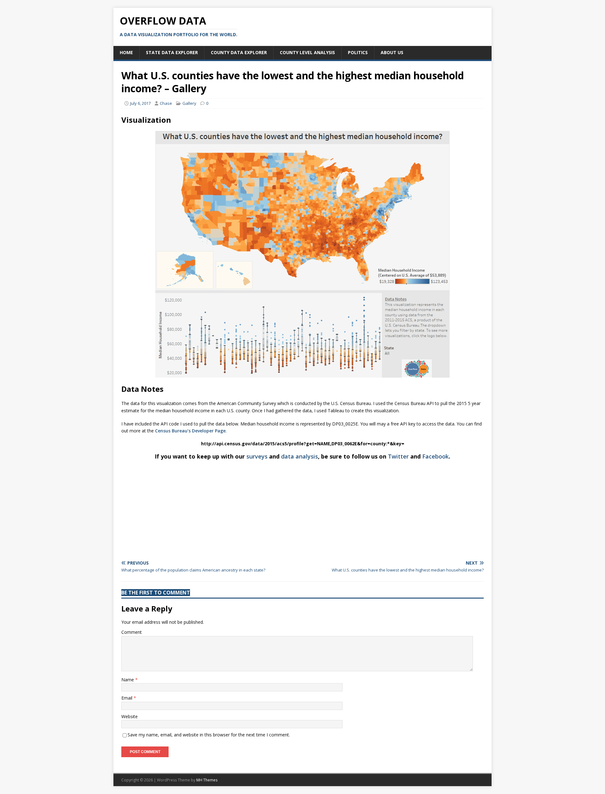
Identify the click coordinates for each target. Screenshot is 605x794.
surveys (257, 456)
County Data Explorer (239, 52)
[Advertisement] (302, 510)
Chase (166, 103)
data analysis (299, 456)
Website (129, 716)
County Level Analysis (307, 52)
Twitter (398, 456)
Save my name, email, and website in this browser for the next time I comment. (209, 735)
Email (127, 698)
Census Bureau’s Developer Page (190, 431)
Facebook (435, 456)
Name (128, 680)
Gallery (189, 103)
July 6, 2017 (140, 103)
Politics (358, 52)
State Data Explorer (172, 52)
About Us (392, 52)
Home (126, 52)
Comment (131, 632)
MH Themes (206, 780)
